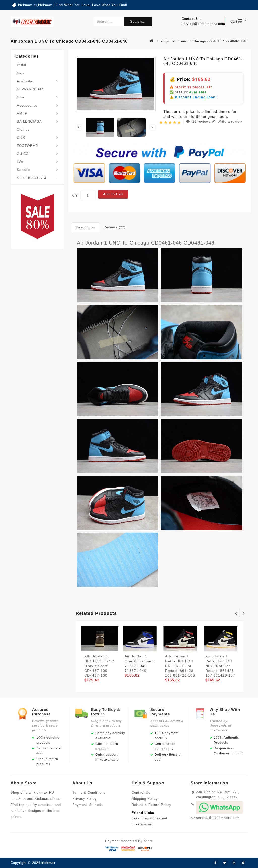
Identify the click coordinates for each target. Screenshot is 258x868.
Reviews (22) (114, 227)
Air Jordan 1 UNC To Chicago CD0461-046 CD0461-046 (145, 243)
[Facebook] (215, 863)
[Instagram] (234, 863)
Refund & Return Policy (151, 805)
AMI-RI (23, 113)
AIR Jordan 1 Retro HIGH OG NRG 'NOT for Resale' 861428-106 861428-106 (180, 665)
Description (85, 227)
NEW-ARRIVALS (31, 89)
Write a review (229, 121)
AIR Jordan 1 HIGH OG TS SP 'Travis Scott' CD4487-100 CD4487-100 (99, 665)
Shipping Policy (145, 799)
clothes (23, 129)
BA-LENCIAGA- (30, 121)
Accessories (27, 105)
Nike (20, 97)
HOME (22, 65)
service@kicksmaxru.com (218, 818)
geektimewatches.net (149, 818)
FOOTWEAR (27, 146)
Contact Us (141, 792)
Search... (138, 21)
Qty (75, 195)
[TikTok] (243, 863)
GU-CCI (23, 154)
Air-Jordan (25, 81)
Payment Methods (87, 805)
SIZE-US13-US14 (31, 178)
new (20, 73)
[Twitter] (224, 863)
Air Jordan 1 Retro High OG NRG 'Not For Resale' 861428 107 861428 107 (220, 665)
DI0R (21, 138)
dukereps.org (142, 824)
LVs (20, 162)
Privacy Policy (84, 799)
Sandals (23, 170)
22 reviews (201, 121)
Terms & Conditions (89, 792)
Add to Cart (113, 194)
